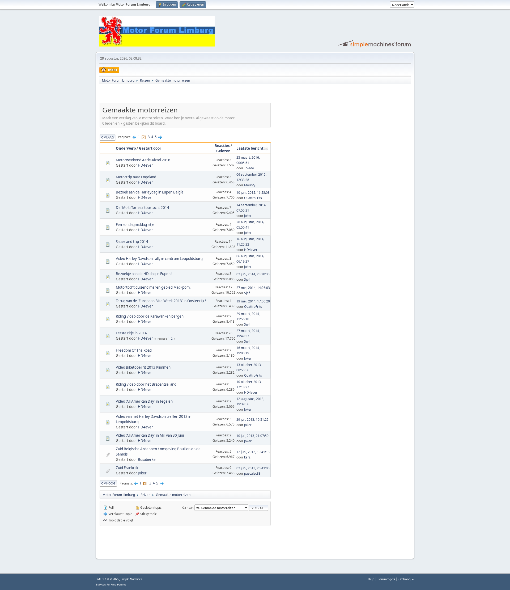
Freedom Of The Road (134, 350)
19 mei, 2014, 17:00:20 (253, 301)
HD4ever (145, 165)
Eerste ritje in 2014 (131, 333)
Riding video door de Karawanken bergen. (150, 316)
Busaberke (147, 459)
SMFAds (101, 584)
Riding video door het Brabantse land (146, 384)
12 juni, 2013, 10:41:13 (253, 452)
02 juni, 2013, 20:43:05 (253, 468)
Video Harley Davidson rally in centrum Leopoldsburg (159, 258)
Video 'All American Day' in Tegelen (144, 401)
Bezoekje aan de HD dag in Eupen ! (144, 273)
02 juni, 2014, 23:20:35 (253, 274)
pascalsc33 (252, 473)
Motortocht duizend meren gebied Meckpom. (153, 287)
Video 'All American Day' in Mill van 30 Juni (150, 435)
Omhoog (108, 483)
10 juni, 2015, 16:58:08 (253, 192)
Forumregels (386, 579)
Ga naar (187, 507)
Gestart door (150, 148)
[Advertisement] (162, 95)
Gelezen (223, 151)
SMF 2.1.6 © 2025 (107, 579)
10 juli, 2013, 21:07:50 (252, 435)
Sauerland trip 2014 (132, 241)
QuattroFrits (253, 198)
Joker (248, 215)
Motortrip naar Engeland (136, 177)
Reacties (222, 145)
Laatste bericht (250, 148)
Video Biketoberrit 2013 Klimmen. (144, 367)
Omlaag (107, 137)
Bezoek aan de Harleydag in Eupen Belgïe (150, 192)
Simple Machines (131, 579)
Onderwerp (126, 148)
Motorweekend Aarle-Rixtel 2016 (143, 160)
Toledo (249, 168)
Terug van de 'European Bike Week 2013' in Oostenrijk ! (161, 300)
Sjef (247, 279)
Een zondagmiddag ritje (135, 224)
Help (371, 579)
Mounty (249, 185)
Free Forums (118, 584)
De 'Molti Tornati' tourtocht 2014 (142, 207)
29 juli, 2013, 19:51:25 (252, 419)
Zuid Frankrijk (127, 467)
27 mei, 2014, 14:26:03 (253, 287)
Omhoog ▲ (406, 579)
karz (247, 457)
